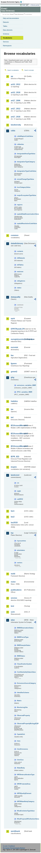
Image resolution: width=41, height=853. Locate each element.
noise (13, 582)
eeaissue (20, 271)
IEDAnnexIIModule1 (17, 425)
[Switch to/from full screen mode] (27, 5)
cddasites (20, 144)
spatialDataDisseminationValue (20, 214)
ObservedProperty (20, 715)
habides (14, 401)
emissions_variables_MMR (20, 385)
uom (13, 612)
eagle (19, 491)
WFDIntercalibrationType (20, 774)
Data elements (8, 30)
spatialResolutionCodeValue (20, 223)
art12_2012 (15, 84)
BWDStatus (20, 656)
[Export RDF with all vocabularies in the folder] (35, 131)
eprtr (13, 318)
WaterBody (20, 768)
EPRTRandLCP (17, 329)
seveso (14, 598)
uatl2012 (20, 499)
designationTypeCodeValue (20, 171)
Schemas (6, 34)
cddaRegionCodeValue (20, 136)
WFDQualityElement (20, 793)
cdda (13, 131)
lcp (12, 533)
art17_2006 (15, 101)
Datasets (6, 22)
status (19, 288)
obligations (20, 281)
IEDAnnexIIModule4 (17, 446)
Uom (18, 741)
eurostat (14, 347)
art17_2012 (15, 109)
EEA (12, 2)
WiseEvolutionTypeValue (20, 811)
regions (19, 205)
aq (12, 76)
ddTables (20, 265)
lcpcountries (20, 541)
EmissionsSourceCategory (20, 683)
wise (13, 620)
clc (18, 483)
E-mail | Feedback (9, 846)
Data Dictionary (19, 14)
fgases (14, 363)
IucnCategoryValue (20, 187)
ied (12, 417)
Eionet (11, 14)
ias (12, 409)
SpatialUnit (20, 734)
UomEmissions (20, 749)
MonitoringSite (20, 707)
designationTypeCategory (20, 162)
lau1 (12, 511)
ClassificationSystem (20, 664)
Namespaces (7, 45)
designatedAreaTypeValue (20, 153)
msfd (13, 574)
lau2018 (14, 523)
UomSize (20, 760)
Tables (5, 26)
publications (16, 590)
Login (23, 5)
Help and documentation (11, 18)
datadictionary (17, 243)
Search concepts (29, 70)
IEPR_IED (15, 457)
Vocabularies (7, 38)
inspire (14, 467)
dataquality (15, 297)
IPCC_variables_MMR (20, 392)
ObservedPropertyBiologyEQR (20, 723)
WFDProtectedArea (20, 784)
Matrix (19, 700)
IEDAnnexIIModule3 (17, 434)
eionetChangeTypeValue (20, 179)
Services (6, 42)
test (12, 606)
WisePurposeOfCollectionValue (20, 819)
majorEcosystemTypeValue (20, 195)
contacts (20, 251)
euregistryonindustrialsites (17, 339)
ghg (12, 377)
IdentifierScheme (20, 692)
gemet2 (14, 372)
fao (12, 355)
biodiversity (16, 125)
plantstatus (20, 550)
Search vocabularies (13, 70)
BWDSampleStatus (20, 645)
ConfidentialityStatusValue (20, 672)
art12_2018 (15, 92)
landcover (15, 475)
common (14, 235)
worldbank (15, 831)
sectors (19, 563)
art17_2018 (15, 117)
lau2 (12, 517)
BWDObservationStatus (20, 628)
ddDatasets (20, 258)
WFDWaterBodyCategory (20, 801)
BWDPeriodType (20, 637)
